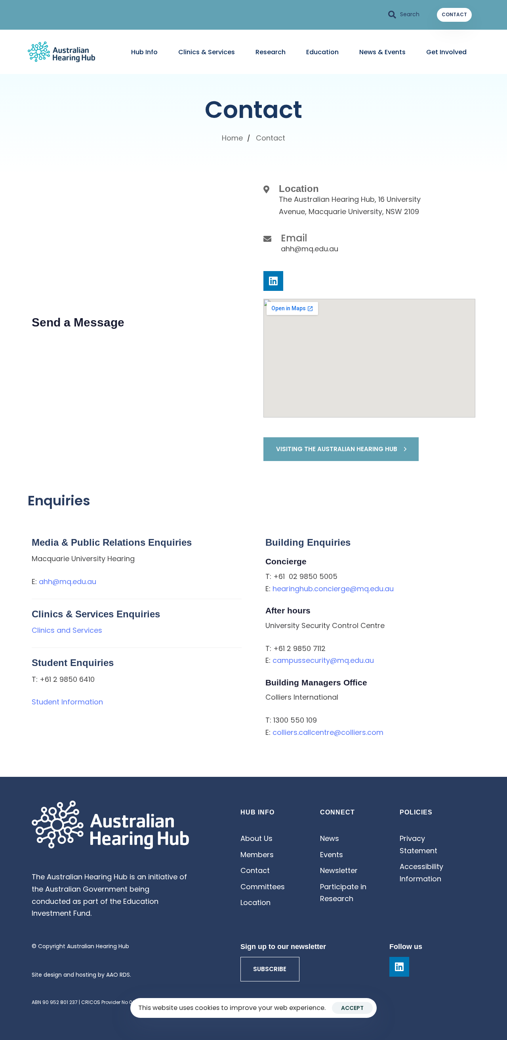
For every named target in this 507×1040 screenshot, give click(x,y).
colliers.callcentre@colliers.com (328, 732)
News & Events (382, 52)
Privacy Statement (418, 844)
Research (270, 52)
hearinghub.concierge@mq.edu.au (333, 589)
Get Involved (446, 52)
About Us (256, 838)
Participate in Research (343, 893)
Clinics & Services (206, 52)
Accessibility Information (421, 873)
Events (331, 855)
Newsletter (339, 870)
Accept (352, 1008)
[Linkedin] (273, 281)
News (329, 838)
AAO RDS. (118, 975)
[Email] (369, 244)
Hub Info (144, 52)
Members (257, 855)
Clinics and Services (67, 630)
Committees (262, 887)
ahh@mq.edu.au (67, 581)
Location (255, 902)
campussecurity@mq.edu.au (323, 660)
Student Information (67, 702)
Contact (255, 870)
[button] (404, 14)
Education (322, 52)
